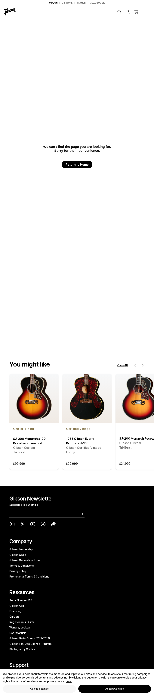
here (69, 681)
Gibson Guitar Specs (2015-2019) (29, 638)
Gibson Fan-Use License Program (30, 643)
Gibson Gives (17, 554)
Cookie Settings (39, 688)
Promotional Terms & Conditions (29, 576)
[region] (77, 682)
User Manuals (17, 632)
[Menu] (147, 12)
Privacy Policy (17, 571)
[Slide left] (135, 365)
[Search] (119, 12)
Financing (15, 611)
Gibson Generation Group (25, 560)
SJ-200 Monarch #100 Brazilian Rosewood (29, 445)
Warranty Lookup (19, 627)
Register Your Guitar (21, 622)
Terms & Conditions (21, 565)
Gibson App (16, 605)
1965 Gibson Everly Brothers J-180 (83, 445)
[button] (136, 12)
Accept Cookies (114, 688)
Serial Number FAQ (20, 600)
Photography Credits (22, 649)
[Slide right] (142, 365)
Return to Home (77, 164)
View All (122, 365)
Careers (14, 616)
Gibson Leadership (21, 549)
